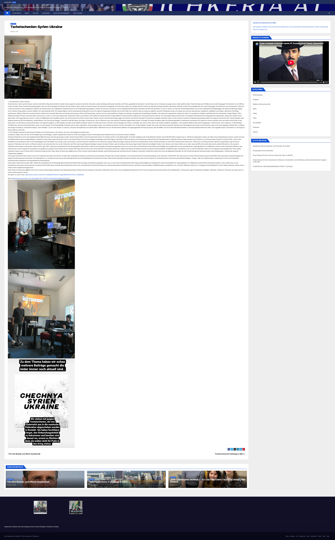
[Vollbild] (326, 82)
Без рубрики (257, 122)
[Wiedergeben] (255, 82)
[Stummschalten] (324, 82)
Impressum (302, 536)
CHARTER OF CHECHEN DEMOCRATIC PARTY (269, 166)
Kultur (307, 536)
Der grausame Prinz (259, 150)
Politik (35, 13)
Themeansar (35, 536)
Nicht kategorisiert (61, 13)
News (27, 13)
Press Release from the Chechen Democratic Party (269, 155)
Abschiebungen (258, 95)
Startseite (16, 13)
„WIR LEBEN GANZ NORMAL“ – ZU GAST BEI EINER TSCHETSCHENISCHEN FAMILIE (207, 480)
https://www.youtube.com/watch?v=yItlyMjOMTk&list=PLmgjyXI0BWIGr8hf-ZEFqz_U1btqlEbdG (54, 174)
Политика (256, 127)
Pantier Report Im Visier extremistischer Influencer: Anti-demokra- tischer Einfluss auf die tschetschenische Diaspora (290, 160)
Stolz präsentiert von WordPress (12, 536)
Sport (323, 536)
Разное (255, 132)
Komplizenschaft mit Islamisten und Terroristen (267, 146)
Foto (297, 536)
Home (287, 536)
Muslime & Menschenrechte (262, 104)
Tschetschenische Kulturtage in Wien (229, 454)
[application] (291, 62)
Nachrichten (314, 536)
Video (255, 118)
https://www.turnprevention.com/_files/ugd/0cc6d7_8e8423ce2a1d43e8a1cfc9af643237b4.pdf (40, 178)
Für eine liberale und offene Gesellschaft (24, 454)
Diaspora (46, 13)
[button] (329, 13)
